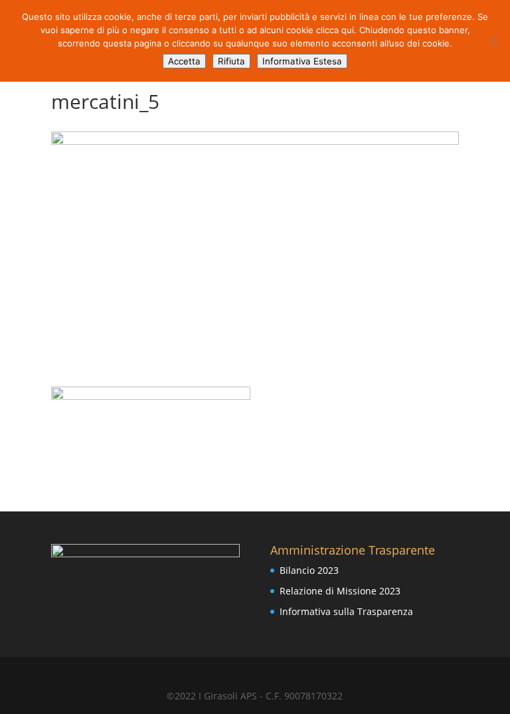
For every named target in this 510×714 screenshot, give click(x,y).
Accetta (184, 61)
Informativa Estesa (302, 61)
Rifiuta (231, 61)
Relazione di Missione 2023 (340, 590)
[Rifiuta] (493, 41)
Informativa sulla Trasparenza (346, 611)
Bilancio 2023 (309, 570)
